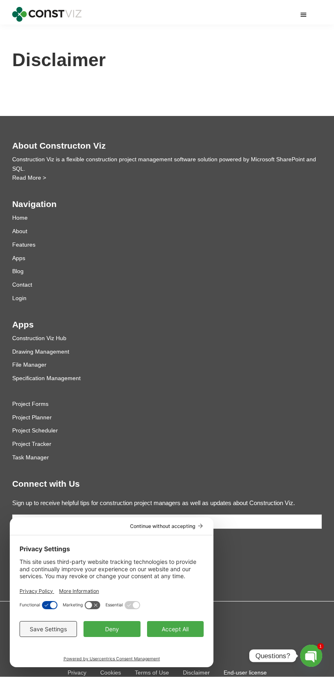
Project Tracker (31, 444)
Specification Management (46, 378)
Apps (18, 258)
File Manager (29, 364)
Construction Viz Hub (39, 338)
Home (20, 217)
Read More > (29, 177)
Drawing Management (40, 351)
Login (19, 298)
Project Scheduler (35, 430)
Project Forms (30, 404)
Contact (22, 284)
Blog (18, 271)
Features (23, 244)
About (19, 231)
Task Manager (30, 457)
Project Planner (32, 417)
